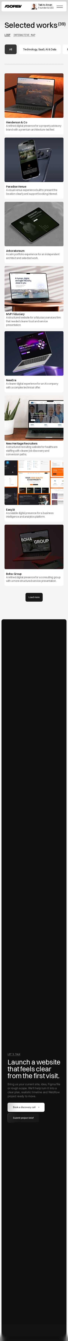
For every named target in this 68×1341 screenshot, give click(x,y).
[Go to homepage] (13, 6)
